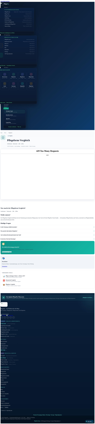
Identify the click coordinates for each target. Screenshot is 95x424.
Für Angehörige (7, 34)
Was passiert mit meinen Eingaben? (9, 231)
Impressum (12, 418)
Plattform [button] (6, 7)
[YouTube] (10, 317)
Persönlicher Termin (11, 65)
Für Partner (6, 105)
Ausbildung (18, 17)
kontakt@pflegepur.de (5, 405)
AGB (22, 418)
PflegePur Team (8, 364)
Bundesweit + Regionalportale (6, 410)
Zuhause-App (7, 327)
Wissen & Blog (18, 26)
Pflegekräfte (3, 371)
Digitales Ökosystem (5, 418)
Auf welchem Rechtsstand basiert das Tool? (11, 235)
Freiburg (19, 51)
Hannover (19, 43)
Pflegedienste (3, 373)
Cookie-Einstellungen (90, 422)
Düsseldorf (19, 49)
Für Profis (6, 67)
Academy (3, 391)
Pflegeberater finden (7, 252)
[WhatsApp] (13, 317)
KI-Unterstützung (18, 20)
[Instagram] (4, 317)
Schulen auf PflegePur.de (18, 22)
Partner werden (10, 359)
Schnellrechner (4, 348)
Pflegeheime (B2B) (5, 375)
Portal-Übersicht (27, 418)
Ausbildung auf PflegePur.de (18, 24)
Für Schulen (6, 104)
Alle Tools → (4, 350)
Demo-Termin (9, 102)
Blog (2, 389)
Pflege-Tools (18, 13)
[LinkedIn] (2, 317)
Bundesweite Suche (19, 41)
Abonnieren (4, 266)
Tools (5, 132)
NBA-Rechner (4, 341)
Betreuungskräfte (4, 382)
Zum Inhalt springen (5, 1)
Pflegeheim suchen (5, 332)
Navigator (9, 355)
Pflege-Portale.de (8, 362)
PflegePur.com (18, 11)
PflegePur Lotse (18, 15)
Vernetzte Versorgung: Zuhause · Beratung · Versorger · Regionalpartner (47, 414)
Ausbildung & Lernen (9, 330)
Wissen (5, 107)
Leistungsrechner (4, 345)
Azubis (2, 380)
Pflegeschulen (4, 377)
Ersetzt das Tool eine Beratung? (8, 239)
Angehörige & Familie (5, 325)
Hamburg (19, 45)
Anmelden (6, 108)
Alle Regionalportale (19, 53)
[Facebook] (7, 317)
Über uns (19, 126)
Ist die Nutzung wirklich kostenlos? (9, 227)
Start (1, 132)
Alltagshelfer (3, 384)
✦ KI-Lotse (8, 323)
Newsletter (3, 395)
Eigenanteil (3, 343)
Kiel (19, 47)
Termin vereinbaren (12, 126)
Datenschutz (17, 418)
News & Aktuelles (5, 393)
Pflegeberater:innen (5, 369)
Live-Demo (7, 357)
